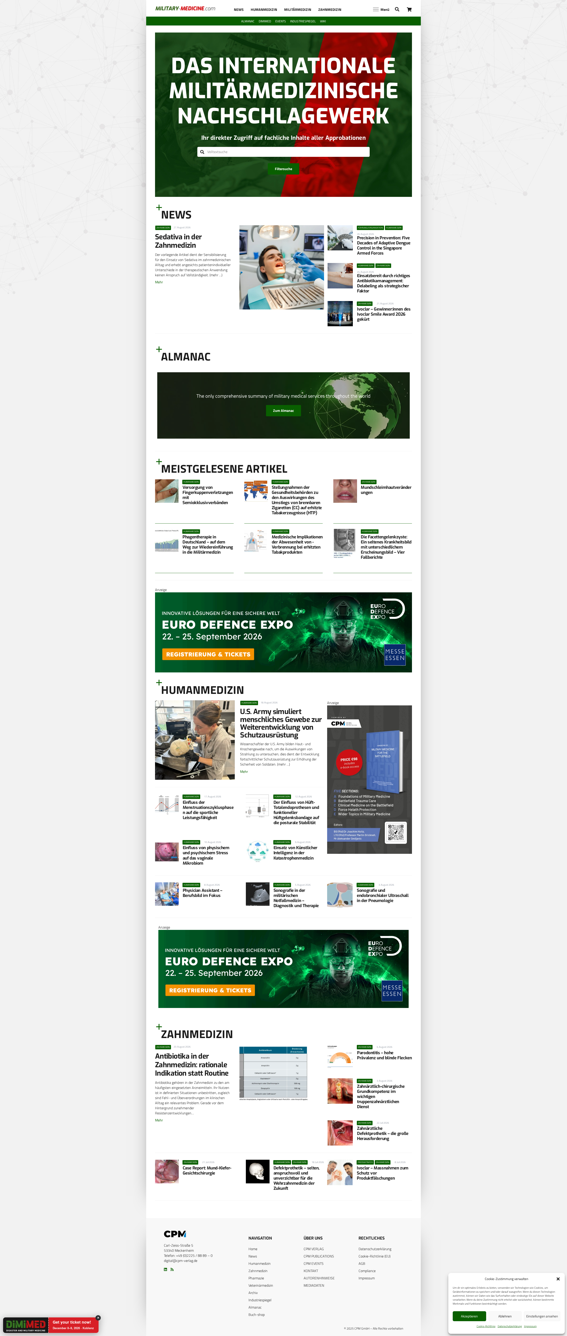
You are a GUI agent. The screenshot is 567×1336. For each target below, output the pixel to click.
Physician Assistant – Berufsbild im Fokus (202, 893)
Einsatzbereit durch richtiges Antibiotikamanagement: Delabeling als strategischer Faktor (383, 283)
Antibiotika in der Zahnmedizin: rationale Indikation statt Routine (192, 1065)
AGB (362, 1263)
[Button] (409, 9)
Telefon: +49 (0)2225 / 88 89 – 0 (188, 1255)
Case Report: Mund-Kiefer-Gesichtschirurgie (207, 1170)
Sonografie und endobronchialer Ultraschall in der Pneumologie (383, 895)
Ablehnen (505, 1316)
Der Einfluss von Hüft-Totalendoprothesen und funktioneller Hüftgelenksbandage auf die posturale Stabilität (296, 812)
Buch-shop (257, 1314)
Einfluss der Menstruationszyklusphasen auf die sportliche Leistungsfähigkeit (208, 810)
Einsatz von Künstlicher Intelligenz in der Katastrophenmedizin (295, 853)
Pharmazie (256, 1278)
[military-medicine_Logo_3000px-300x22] (185, 8)
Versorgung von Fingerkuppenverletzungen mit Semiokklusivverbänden (208, 495)
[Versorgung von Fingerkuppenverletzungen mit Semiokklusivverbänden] (167, 491)
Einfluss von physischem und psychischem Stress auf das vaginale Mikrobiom (206, 855)
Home (253, 1249)
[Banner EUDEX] (283, 671)
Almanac (255, 1307)
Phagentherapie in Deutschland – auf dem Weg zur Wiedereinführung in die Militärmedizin (208, 544)
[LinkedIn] (165, 1269)
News (253, 1256)
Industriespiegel (260, 1300)
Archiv (253, 1292)
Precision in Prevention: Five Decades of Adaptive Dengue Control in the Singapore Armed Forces (383, 245)
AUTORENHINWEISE (319, 1278)
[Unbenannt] (369, 852)
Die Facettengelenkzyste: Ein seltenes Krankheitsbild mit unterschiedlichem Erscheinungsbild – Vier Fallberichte (386, 547)
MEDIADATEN (314, 1285)
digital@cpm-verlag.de (180, 1260)
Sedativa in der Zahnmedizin (178, 241)
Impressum (530, 1326)
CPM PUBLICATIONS (319, 1256)
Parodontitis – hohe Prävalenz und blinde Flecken (384, 1055)
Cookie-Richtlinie (486, 1326)
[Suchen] (202, 152)
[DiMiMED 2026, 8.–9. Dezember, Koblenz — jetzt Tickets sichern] (20, 1325)
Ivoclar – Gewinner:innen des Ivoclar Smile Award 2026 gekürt (383, 314)
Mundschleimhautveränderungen (386, 490)
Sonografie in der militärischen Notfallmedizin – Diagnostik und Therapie (296, 898)
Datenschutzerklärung (510, 1326)
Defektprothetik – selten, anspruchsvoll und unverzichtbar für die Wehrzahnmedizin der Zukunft (296, 1178)
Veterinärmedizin (261, 1285)
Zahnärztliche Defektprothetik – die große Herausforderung (382, 1133)
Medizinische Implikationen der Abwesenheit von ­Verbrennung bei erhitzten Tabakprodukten (297, 544)
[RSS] (172, 1269)
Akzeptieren (469, 1316)
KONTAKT (311, 1270)
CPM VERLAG (314, 1249)
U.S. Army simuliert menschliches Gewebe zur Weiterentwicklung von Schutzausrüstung (281, 723)
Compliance (367, 1270)
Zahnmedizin (258, 1270)
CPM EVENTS (314, 1263)
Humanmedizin (260, 1263)
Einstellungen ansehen (542, 1316)
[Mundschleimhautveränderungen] (345, 491)
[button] (558, 1279)
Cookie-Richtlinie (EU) (374, 1256)
